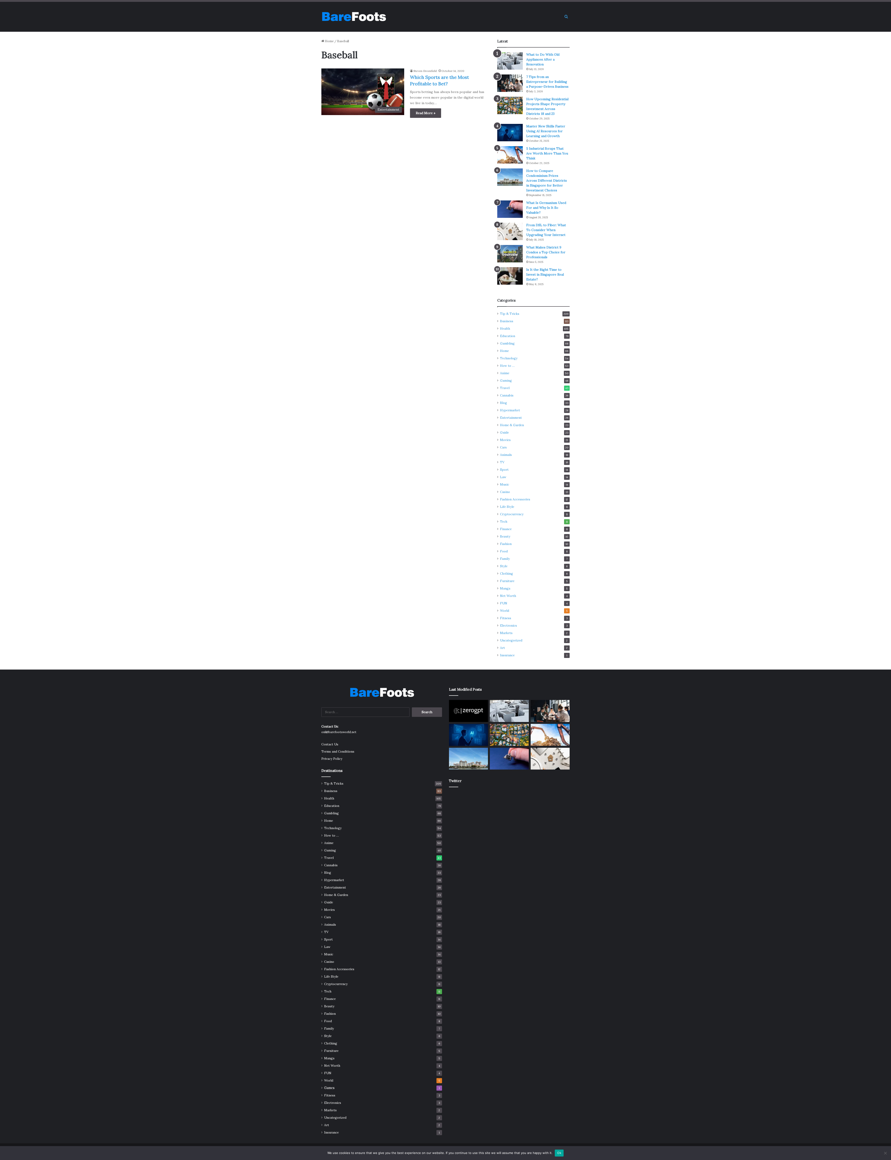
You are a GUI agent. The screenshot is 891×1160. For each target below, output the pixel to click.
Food (504, 551)
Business (506, 321)
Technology (508, 358)
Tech (503, 521)
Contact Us (329, 744)
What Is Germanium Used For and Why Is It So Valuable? (546, 208)
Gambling (507, 343)
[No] (885, 1153)
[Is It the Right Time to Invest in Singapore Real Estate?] (510, 276)
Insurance (507, 655)
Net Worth (508, 596)
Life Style (507, 507)
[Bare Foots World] (353, 16)
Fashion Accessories (515, 499)
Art (502, 648)
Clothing (506, 573)
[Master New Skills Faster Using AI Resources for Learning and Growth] (510, 132)
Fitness (505, 618)
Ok (559, 1153)
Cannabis (506, 395)
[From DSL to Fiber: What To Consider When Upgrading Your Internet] (510, 231)
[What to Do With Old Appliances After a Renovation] (510, 61)
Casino (505, 492)
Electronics (508, 625)
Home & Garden (512, 425)
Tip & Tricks (509, 314)
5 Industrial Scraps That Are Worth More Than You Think (547, 153)
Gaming (506, 380)
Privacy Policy (331, 759)
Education (507, 336)
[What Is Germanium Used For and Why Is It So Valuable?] (510, 209)
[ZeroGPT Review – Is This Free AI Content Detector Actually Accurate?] (468, 711)
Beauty (505, 536)
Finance (506, 529)
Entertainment (511, 418)
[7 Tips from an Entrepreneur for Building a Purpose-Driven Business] (510, 83)
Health (505, 328)
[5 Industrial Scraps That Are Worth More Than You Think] (510, 155)
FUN (503, 603)
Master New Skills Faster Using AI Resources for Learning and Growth (545, 131)
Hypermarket (510, 410)
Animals (506, 455)
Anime (504, 373)
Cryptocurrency (511, 514)
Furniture (507, 581)
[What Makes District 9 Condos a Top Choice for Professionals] (510, 253)
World (504, 611)
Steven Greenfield (425, 71)
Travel (505, 388)
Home (329, 41)
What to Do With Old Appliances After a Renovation (542, 59)
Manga (505, 588)
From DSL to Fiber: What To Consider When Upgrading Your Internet (546, 230)
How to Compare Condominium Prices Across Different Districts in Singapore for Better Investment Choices (546, 180)
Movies (505, 440)
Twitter (455, 781)
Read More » (425, 113)
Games (329, 1088)
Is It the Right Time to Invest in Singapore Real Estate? (545, 274)
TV (502, 462)
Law (503, 477)
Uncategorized (511, 640)
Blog (503, 403)
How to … (507, 366)
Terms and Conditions (337, 751)
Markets (506, 633)
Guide (504, 432)
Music (504, 484)
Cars (503, 447)
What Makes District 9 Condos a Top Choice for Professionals (545, 252)
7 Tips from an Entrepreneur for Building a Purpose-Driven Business (547, 82)
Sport (504, 469)
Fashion (506, 544)
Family (505, 559)
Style (503, 566)
